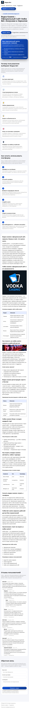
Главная (3, 5)
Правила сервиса (4, 705)
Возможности (9, 5)
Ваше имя (4, 670)
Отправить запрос (14, 688)
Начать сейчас (6, 32)
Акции (14, 5)
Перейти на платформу (9, 8)
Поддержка (20, 5)
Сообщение (5, 679)
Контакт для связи (6, 674)
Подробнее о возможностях (20, 32)
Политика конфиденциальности (8, 707)
